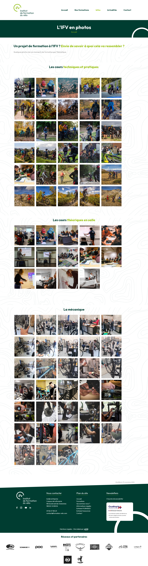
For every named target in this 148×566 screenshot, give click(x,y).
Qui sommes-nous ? (83, 504)
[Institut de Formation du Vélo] (24, 10)
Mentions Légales (66, 529)
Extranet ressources (83, 511)
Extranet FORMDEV (83, 508)
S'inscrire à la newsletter (114, 499)
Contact (127, 10)
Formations (80, 501)
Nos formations (82, 10)
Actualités (112, 10)
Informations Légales (83, 506)
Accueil (64, 10)
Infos (98, 10)
